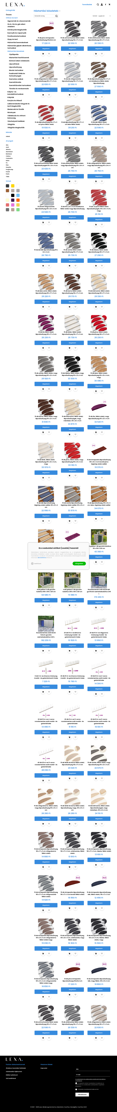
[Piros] (7, 205)
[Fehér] (7, 195)
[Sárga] (18, 205)
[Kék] (18, 195)
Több (7, 176)
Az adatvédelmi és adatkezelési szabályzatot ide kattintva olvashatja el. (90, 1080)
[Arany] (12, 185)
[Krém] (7, 200)
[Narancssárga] (18, 200)
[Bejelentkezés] (102, 4)
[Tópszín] (12, 209)
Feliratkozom (82, 1094)
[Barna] (7, 190)
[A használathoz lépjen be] (49, 54)
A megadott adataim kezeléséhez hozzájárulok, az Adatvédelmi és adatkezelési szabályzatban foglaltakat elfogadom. (89, 1084)
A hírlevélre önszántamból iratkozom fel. (88, 1089)
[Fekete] (12, 195)
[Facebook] (105, 4)
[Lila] (12, 200)
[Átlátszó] (18, 185)
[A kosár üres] (109, 4)
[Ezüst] (18, 190)
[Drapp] (12, 190)
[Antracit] (7, 185)
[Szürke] (7, 209)
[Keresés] (98, 4)
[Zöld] (18, 209)
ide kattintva (42, 557)
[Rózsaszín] (12, 205)
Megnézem (46, 49)
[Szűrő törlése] (59, 11)
